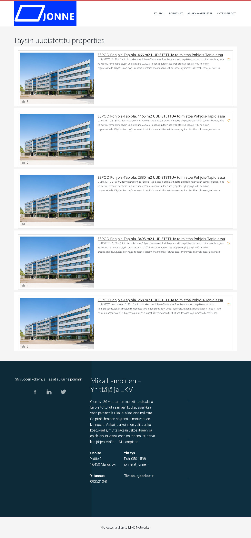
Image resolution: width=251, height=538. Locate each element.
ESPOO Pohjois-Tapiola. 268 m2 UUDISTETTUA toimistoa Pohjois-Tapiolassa (160, 300)
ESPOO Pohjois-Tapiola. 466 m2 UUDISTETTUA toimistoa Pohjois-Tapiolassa (160, 55)
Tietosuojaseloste (139, 476)
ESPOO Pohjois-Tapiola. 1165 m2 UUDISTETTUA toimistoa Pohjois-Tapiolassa (161, 116)
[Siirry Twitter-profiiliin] (63, 398)
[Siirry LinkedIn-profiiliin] (49, 398)
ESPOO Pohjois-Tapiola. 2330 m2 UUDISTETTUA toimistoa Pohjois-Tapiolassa (161, 177)
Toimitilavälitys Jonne (45, 13)
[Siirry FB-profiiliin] (35, 398)
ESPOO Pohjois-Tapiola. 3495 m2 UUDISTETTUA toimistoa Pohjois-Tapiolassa (161, 239)
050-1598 (138, 459)
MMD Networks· (139, 527)
